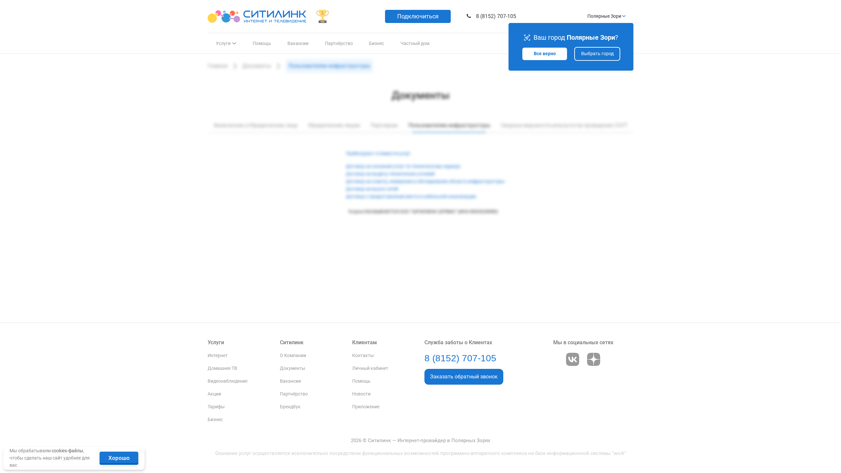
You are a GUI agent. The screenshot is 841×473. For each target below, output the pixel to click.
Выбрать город (597, 53)
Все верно (545, 53)
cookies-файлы (67, 450)
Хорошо (119, 458)
